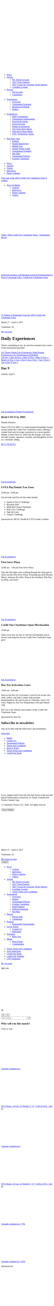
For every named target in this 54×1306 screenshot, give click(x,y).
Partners (10, 921)
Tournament (12, 99)
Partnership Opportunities (23, 924)
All (2, 352)
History (15, 109)
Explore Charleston (20, 158)
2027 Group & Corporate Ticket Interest (29, 85)
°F (3, 1015)
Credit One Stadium (15, 956)
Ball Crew (16, 936)
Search (5, 862)
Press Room (17, 941)
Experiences (12, 114)
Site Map (16, 153)
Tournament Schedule (21, 104)
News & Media (13, 185)
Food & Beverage (20, 121)
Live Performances (20, 355)
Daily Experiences (20, 116)
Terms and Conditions (16, 745)
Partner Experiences (21, 126)
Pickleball (33, 355)
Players (10, 89)
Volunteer (11, 934)
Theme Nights (10, 352)
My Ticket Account (20, 80)
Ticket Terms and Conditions (19, 750)
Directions (16, 931)
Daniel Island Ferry (20, 143)
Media (9, 738)
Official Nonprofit (20, 909)
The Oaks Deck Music (22, 129)
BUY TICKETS (8, 444)
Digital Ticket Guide (21, 148)
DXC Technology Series (23, 134)
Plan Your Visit (13, 139)
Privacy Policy (13, 748)
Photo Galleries (13, 173)
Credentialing (18, 944)
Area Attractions (14, 951)
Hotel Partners (18, 907)
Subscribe (5, 733)
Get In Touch (12, 926)
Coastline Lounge (20, 87)
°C (8, 1015)
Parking (15, 141)
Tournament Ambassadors (23, 119)
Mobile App (17, 146)
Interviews (11, 171)
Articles (10, 166)
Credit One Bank (14, 753)
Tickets (10, 77)
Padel (35, 352)
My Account (6, 963)
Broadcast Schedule (20, 107)
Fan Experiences (25, 352)
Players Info (17, 92)
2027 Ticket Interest (20, 82)
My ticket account (9, 859)
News (9, 75)
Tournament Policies (21, 156)
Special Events (18, 124)
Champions (17, 94)
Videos (10, 168)
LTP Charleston (13, 959)
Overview (16, 102)
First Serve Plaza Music (22, 131)
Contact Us (11, 740)
